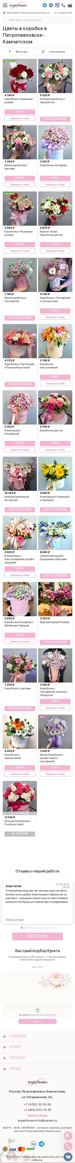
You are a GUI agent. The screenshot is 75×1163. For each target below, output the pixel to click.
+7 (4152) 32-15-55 (37, 1104)
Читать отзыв (14, 919)
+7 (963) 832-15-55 (37, 1110)
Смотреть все (37, 936)
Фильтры (22, 51)
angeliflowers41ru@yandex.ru (37, 1120)
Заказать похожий (55, 119)
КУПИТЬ (20, 112)
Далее (37, 1021)
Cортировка (57, 51)
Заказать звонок (37, 1115)
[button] (22, 928)
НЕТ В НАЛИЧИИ (20, 834)
